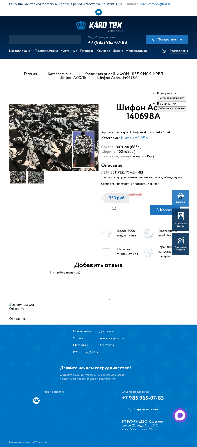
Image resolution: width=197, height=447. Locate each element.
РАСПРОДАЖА (85, 352)
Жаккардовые (136, 50)
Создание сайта (19, 442)
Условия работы (71, 4)
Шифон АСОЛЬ (134, 138)
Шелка (118, 50)
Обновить (16, 308)
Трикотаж (87, 50)
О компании (19, 4)
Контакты (109, 4)
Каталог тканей (20, 50)
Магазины (50, 4)
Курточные (68, 50)
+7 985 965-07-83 (143, 398)
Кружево (103, 50)
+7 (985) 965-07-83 (107, 42)
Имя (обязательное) (65, 272)
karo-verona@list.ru (155, 4)
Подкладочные (46, 50)
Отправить (17, 318)
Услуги (35, 4)
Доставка (93, 4)
